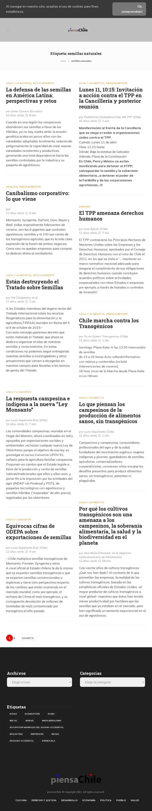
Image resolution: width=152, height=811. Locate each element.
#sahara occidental (22, 741)
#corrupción (32, 714)
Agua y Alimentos (18, 83)
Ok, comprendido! (131, 8)
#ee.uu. (14, 720)
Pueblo (121, 800)
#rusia (55, 734)
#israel (30, 720)
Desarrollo (69, 800)
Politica (105, 800)
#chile (13, 714)
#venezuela (48, 741)
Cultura (21, 800)
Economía (88, 800)
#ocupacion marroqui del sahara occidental (37, 727)
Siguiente (27, 638)
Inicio (63, 61)
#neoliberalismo (51, 720)
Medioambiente (44, 83)
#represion (37, 734)
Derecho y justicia (43, 800)
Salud (135, 800)
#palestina (16, 734)
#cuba (51, 714)
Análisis (11, 186)
